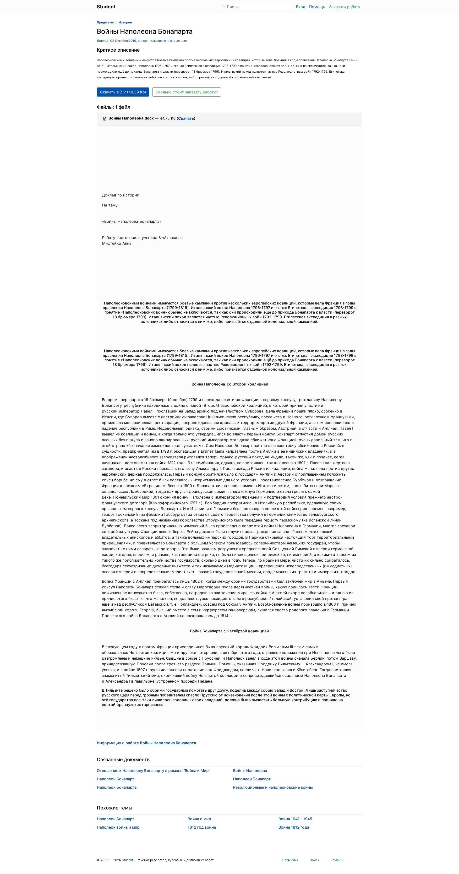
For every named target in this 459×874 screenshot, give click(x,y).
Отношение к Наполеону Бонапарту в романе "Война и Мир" (153, 770)
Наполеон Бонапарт (115, 778)
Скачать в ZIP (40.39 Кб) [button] (123, 92)
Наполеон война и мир (118, 827)
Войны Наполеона (250, 770)
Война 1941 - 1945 (295, 818)
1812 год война (202, 827)
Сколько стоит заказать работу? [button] (186, 92)
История (125, 22)
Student (127, 860)
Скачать (186, 118)
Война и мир (199, 818)
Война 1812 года (294, 827)
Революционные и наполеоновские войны (273, 787)
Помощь (317, 6)
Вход (300, 6)
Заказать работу (344, 6)
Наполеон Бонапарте (117, 787)
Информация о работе (146, 742)
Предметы (105, 22)
